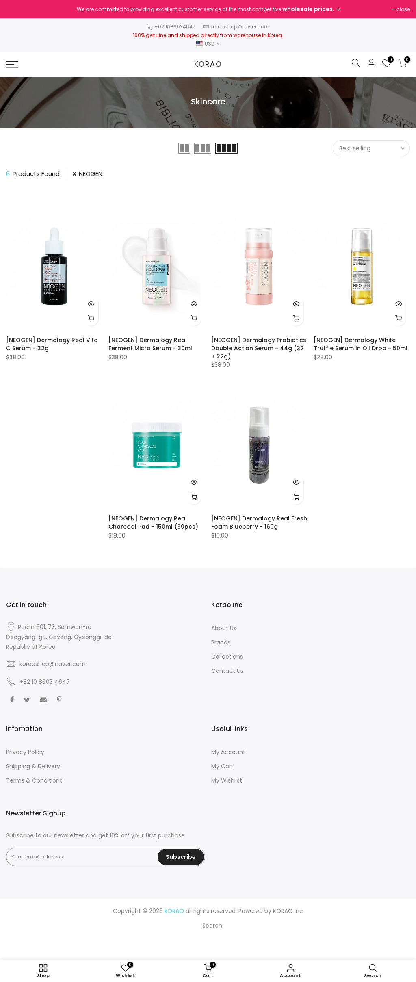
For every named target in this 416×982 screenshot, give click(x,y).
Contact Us (227, 671)
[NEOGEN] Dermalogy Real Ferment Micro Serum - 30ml (150, 344)
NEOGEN (90, 173)
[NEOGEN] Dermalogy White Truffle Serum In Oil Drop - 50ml (360, 344)
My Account (228, 752)
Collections (227, 656)
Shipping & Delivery (33, 766)
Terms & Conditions (34, 780)
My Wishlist (226, 780)
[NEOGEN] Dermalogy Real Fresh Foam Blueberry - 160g (259, 522)
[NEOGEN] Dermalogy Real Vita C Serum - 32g (52, 344)
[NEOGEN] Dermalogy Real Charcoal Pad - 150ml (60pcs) (153, 522)
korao (208, 64)
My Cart (222, 766)
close (403, 9)
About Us (223, 628)
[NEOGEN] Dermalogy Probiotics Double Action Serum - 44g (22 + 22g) (258, 348)
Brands (220, 642)
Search (212, 925)
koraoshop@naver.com (239, 26)
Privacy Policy (25, 752)
